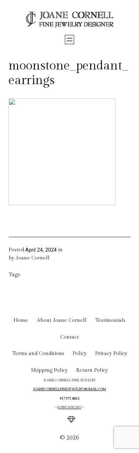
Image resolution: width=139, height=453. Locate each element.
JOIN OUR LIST (69, 407)
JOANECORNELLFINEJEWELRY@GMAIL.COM (69, 389)
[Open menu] (69, 39)
